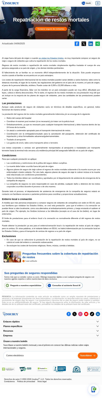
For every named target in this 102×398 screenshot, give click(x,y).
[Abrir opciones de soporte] (93, 389)
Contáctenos (9, 381)
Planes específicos (12, 326)
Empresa (7, 335)
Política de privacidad (26, 381)
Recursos (8, 331)
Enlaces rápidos (11, 322)
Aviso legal (41, 381)
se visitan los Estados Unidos (51, 58)
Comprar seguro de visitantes (51, 29)
